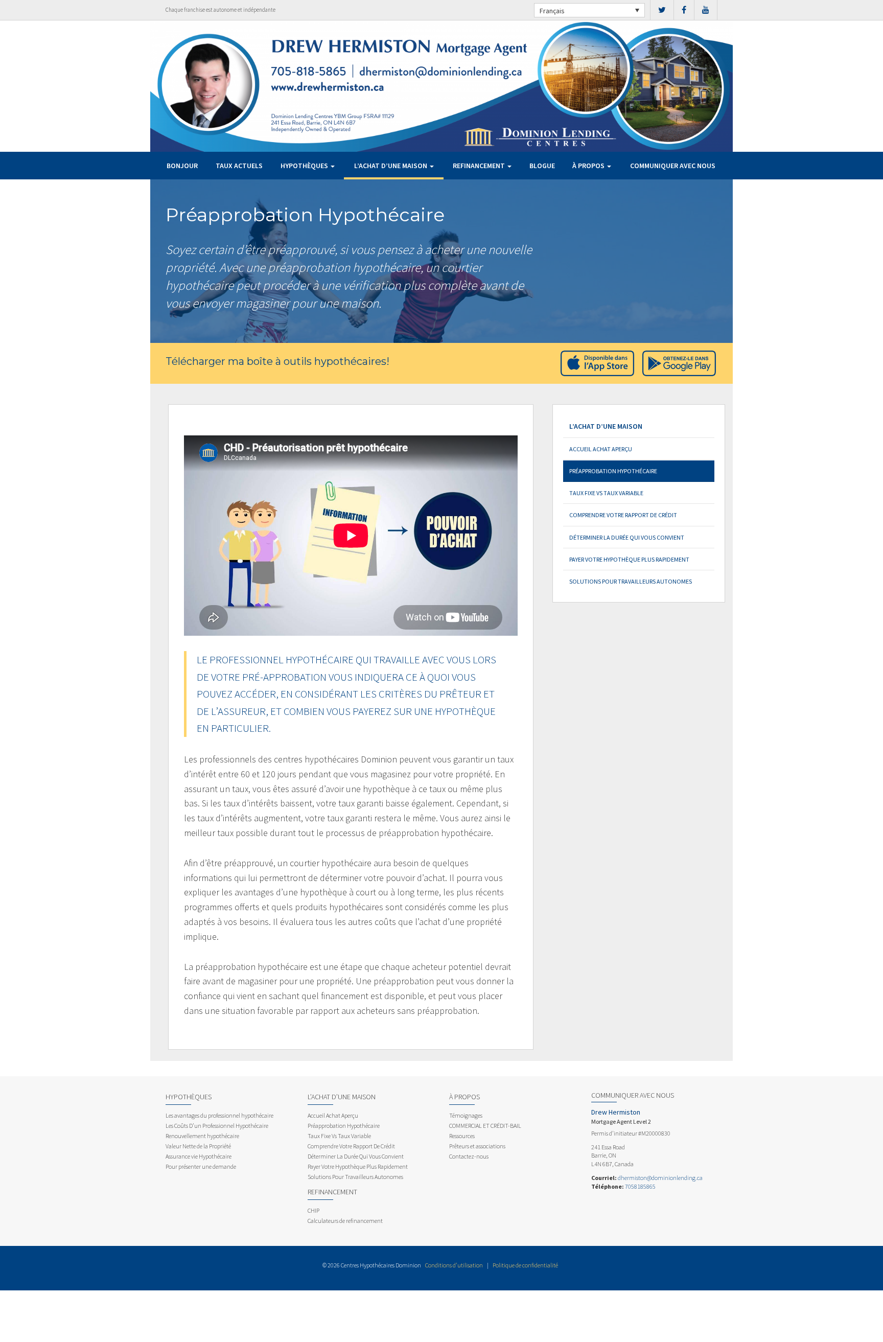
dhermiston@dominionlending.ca (660, 1178)
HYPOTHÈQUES (305, 165)
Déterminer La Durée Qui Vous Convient (626, 537)
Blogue (542, 165)
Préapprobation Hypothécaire (613, 471)
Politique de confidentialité (525, 1265)
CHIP (313, 1210)
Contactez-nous (469, 1156)
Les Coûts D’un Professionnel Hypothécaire (217, 1125)
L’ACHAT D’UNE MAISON (391, 165)
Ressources (462, 1136)
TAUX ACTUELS (239, 165)
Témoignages (465, 1115)
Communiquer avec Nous (672, 165)
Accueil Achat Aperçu (600, 449)
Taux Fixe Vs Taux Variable (606, 493)
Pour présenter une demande (201, 1166)
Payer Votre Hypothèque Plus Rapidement (629, 559)
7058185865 (640, 1186)
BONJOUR (182, 165)
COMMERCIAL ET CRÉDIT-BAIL (485, 1125)
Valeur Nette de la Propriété (198, 1146)
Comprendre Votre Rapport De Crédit (623, 515)
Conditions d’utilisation (454, 1265)
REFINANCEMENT (479, 165)
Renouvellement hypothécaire (202, 1136)
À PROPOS (589, 165)
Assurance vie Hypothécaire (198, 1156)
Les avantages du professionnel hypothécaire (219, 1115)
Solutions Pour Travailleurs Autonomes (630, 581)
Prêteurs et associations (477, 1146)
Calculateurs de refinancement (345, 1220)
